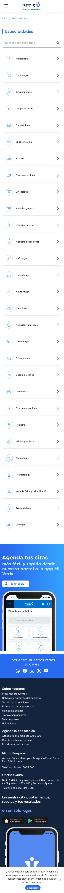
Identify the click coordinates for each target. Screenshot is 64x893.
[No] (59, 880)
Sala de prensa (10, 719)
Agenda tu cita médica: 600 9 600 (21, 735)
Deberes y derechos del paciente (21, 697)
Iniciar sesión (17, 583)
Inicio (5, 18)
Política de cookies (12, 710)
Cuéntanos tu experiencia (17, 740)
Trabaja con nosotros (14, 714)
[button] (13, 820)
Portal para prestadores (16, 744)
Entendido (33, 887)
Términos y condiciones (15, 702)
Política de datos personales (18, 706)
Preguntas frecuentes (14, 693)
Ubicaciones (9, 723)
